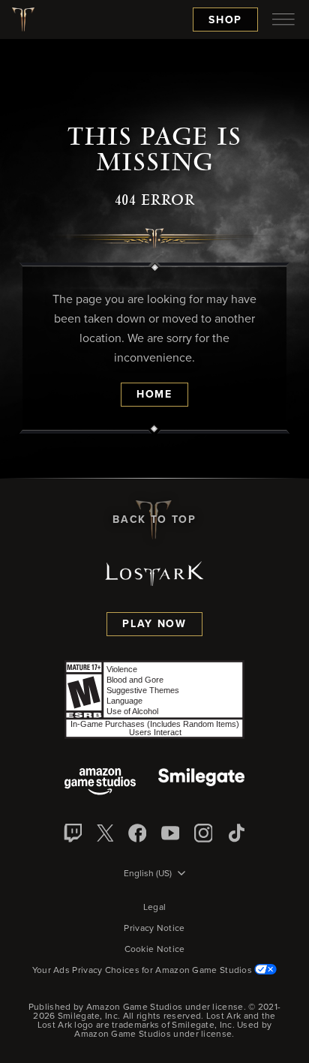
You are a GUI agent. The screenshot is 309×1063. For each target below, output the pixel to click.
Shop (225, 20)
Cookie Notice (154, 949)
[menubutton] (283, 19)
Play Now (154, 624)
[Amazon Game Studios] (100, 782)
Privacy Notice (154, 928)
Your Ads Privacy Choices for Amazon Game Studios (143, 970)
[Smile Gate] (201, 782)
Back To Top (154, 520)
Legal (154, 907)
